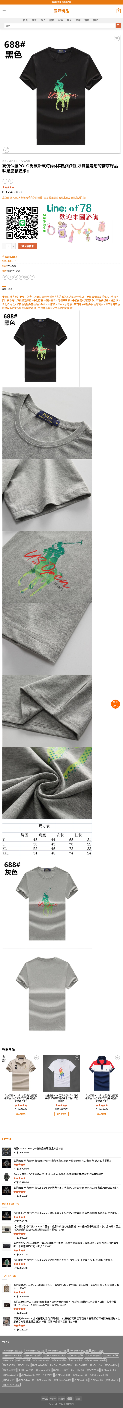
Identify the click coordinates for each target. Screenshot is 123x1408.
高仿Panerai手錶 (44, 1380)
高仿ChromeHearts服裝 (95, 1360)
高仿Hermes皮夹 (60, 1370)
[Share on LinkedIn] (32, 277)
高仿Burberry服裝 (93, 1355)
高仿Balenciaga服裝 (32, 1355)
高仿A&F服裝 (97, 1350)
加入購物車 (27, 246)
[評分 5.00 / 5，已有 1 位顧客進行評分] (61, 187)
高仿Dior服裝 (24, 1365)
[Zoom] (6, 150)
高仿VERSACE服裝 (11, 1385)
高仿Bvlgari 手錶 (111, 1355)
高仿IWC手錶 (93, 1370)
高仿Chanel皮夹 (75, 1360)
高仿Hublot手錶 (77, 1370)
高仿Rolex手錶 (112, 1380)
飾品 (95, 20)
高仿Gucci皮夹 (9, 1370)
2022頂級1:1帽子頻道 (35, 1350)
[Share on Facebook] (10, 277)
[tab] (4, 289)
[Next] (120, 1088)
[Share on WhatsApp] (5, 277)
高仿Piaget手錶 (81, 1380)
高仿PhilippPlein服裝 (63, 1380)
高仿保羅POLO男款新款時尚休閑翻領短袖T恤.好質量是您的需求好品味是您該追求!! (21, 1098)
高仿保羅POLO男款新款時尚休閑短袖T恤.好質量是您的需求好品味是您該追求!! (61, 1098)
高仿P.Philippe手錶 (26, 1380)
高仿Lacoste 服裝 (108, 1370)
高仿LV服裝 (48, 1375)
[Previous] (2, 1088)
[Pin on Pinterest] (26, 277)
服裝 (51, 20)
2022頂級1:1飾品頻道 (79, 1350)
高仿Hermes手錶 (25, 1370)
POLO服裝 (25, 161)
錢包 (86, 20)
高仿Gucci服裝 (111, 1365)
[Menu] (4, 11)
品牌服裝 (13, 161)
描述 (4, 289)
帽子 (69, 20)
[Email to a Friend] (21, 277)
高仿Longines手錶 (11, 1375)
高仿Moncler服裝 (62, 1375)
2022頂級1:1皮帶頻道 (57, 1350)
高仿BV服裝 (8, 1360)
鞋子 (42, 20)
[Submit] (118, 25)
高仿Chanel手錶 (59, 1360)
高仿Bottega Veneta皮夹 (54, 1355)
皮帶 (78, 20)
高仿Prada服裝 (96, 1380)
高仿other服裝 (9, 1380)
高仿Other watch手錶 (99, 1375)
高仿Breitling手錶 (75, 1355)
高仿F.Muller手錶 (39, 1365)
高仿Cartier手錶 (23, 1360)
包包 (34, 20)
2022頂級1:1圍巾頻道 (12, 1350)
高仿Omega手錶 (80, 1375)
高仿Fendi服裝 (81, 1365)
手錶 (60, 20)
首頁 (25, 20)
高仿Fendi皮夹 (96, 1365)
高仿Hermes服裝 (43, 1370)
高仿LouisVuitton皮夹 (30, 1375)
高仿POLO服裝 (13, 270)
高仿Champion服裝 (41, 1360)
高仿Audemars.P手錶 (12, 1355)
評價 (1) (11, 289)
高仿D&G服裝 (9, 1365)
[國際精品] (61, 11)
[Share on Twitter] (15, 277)
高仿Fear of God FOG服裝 (61, 1365)
